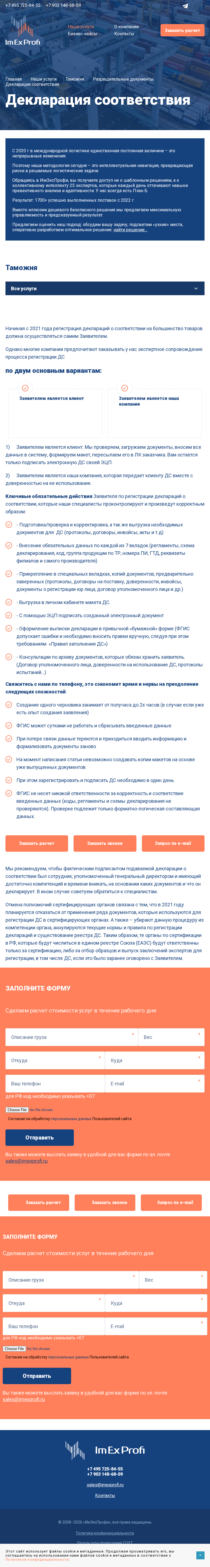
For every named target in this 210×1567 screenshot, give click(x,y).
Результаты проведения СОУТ (105, 1543)
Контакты (124, 33)
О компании (126, 26)
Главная (13, 79)
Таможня (75, 79)
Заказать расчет (182, 30)
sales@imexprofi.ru (26, 1161)
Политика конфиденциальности (105, 1533)
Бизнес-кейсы (82, 33)
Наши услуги (81, 26)
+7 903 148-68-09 (63, 5)
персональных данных (71, 1119)
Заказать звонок (104, 843)
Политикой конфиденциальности (37, 1559)
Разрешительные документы (123, 79)
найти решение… (130, 229)
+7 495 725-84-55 (22, 5)
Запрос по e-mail (173, 843)
